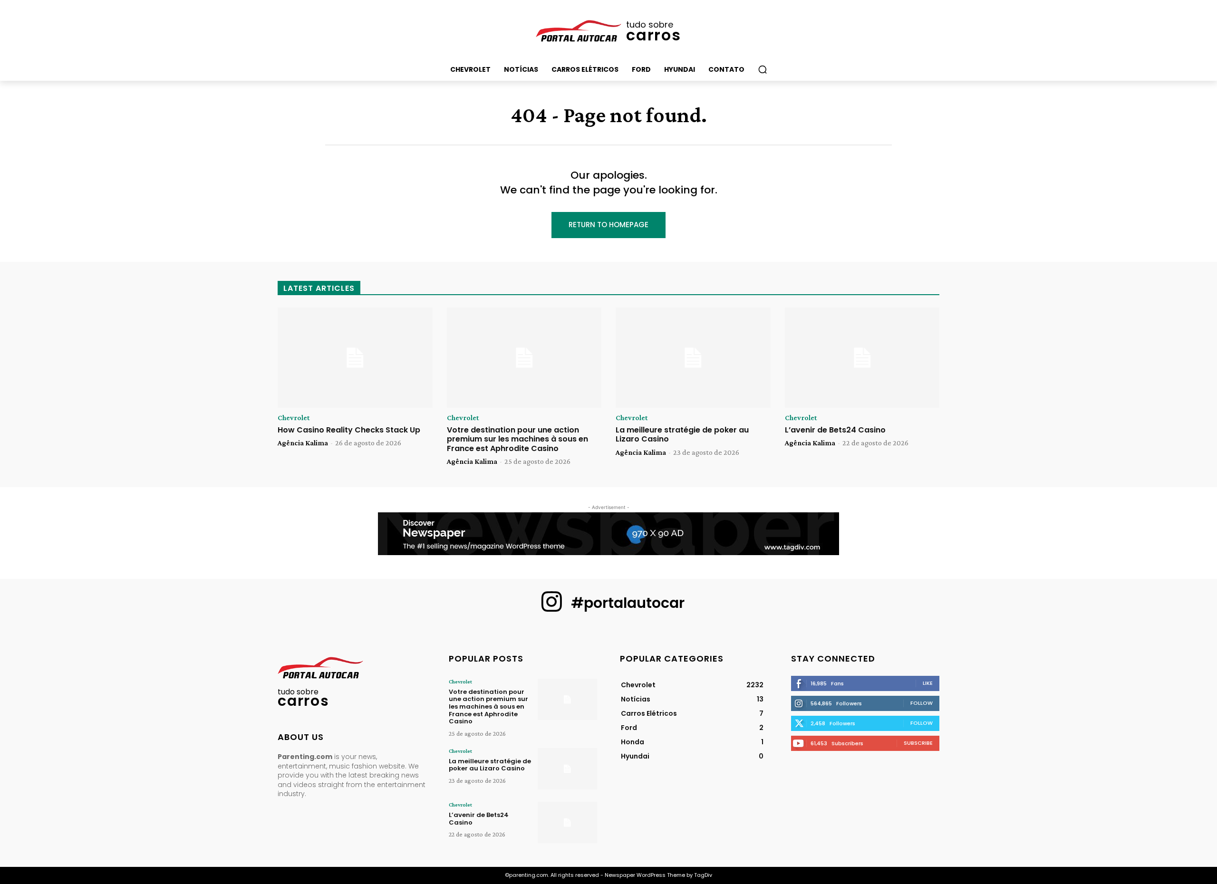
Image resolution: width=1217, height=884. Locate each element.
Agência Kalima (303, 443)
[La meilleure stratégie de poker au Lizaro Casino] (693, 357)
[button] (762, 69)
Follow (921, 703)
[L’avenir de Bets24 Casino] (862, 357)
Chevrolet (294, 418)
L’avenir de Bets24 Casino (835, 429)
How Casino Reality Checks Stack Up (349, 429)
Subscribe (918, 743)
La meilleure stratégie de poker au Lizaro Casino (682, 434)
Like (928, 683)
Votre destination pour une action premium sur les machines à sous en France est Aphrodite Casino (517, 438)
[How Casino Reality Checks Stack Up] (355, 357)
